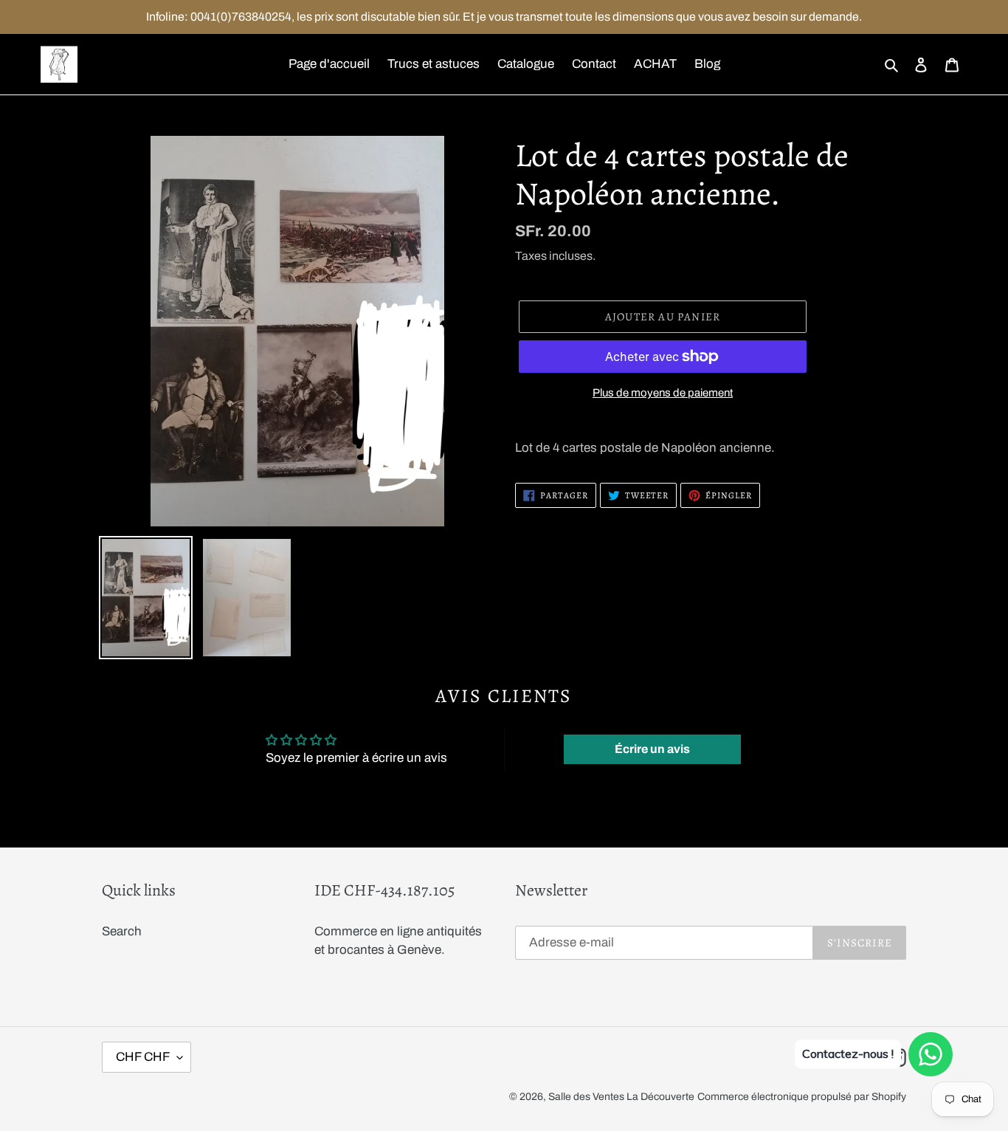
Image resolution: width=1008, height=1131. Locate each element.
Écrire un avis (652, 749)
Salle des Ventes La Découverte (621, 1096)
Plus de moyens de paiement (663, 393)
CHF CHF (143, 1057)
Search (122, 931)
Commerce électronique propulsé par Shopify (801, 1096)
